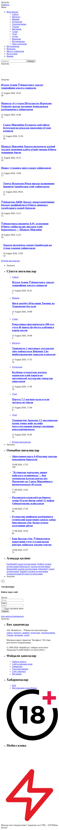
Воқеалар (16, 39)
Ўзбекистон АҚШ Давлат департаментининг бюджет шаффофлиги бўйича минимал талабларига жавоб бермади (28, 205)
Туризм (15, 26)
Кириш (10, 56)
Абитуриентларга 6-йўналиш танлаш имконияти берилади (34, 458)
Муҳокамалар (18, 41)
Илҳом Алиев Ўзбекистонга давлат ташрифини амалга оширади (22, 86)
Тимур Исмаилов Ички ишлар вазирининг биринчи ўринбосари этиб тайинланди (29, 185)
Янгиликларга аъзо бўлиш (24, 688)
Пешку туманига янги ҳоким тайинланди (26, 167)
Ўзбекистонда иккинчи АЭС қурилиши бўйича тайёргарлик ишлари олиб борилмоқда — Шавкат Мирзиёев (24, 226)
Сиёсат (15, 14)
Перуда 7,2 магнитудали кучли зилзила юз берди (30, 401)
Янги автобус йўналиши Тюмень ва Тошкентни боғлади (33, 305)
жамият (25, 633)
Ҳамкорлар (17, 666)
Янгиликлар (12, 12)
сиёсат (9, 633)
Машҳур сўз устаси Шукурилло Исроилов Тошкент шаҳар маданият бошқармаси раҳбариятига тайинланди (26, 106)
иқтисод (17, 633)
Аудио (15, 36)
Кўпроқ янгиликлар (10, 261)
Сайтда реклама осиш (22, 664)
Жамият (15, 19)
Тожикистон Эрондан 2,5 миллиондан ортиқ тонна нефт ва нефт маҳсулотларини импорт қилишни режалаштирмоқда (35, 425)
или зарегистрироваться (12, 616)
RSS (14, 685)
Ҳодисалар (17, 22)
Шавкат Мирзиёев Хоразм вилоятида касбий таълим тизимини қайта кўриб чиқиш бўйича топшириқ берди (28, 149)
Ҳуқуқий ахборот (20, 669)
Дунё (14, 34)
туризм (10, 635)
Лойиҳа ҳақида (19, 661)
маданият (18, 635)
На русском (12, 54)
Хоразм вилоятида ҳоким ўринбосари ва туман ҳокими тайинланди (27, 246)
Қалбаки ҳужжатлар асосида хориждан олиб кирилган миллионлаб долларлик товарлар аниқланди (32, 377)
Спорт (15, 31)
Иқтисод (16, 17)
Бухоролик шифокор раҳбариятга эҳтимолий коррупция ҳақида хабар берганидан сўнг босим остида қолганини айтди (34, 521)
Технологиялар (19, 24)
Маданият (16, 29)
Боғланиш (17, 674)
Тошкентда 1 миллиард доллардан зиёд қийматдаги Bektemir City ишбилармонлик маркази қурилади (33, 351)
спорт (26, 635)
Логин (4, 597)
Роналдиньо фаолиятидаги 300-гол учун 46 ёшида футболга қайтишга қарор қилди (33, 327)
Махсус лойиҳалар (15, 51)
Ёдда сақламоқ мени (13, 608)
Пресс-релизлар (19, 44)
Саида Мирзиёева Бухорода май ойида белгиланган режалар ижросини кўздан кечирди (27, 127)
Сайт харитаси (19, 671)
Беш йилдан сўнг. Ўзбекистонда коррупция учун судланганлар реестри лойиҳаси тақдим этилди (31, 541)
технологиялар (48, 633)
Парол (4, 603)
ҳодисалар (35, 633)
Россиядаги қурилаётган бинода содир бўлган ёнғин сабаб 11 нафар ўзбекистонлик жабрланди (33, 500)
